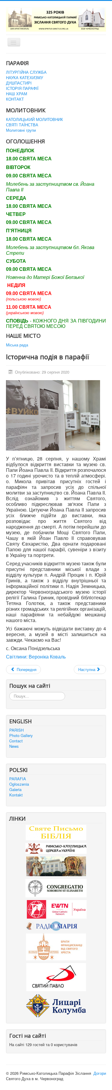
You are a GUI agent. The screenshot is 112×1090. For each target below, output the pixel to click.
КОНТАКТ (15, 99)
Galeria (15, 789)
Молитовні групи (21, 130)
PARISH (16, 730)
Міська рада (17, 345)
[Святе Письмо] (56, 832)
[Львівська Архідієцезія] (56, 865)
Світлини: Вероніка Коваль (36, 656)
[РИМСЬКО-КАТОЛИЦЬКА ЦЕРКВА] (56, 848)
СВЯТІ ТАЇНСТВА (22, 125)
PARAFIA (17, 779)
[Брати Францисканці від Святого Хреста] (56, 946)
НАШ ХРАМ (16, 93)
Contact (16, 741)
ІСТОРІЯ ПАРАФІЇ (22, 88)
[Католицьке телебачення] (57, 908)
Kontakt (16, 795)
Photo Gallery (21, 735)
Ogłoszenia (19, 784)
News (14, 746)
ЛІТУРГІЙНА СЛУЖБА (26, 72)
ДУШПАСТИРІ (19, 83)
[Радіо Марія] (56, 925)
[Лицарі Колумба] (56, 1005)
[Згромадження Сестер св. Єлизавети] (56, 887)
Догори (99, 1073)
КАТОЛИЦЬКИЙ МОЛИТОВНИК (34, 119)
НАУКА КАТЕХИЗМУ (24, 77)
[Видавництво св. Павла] (56, 977)
